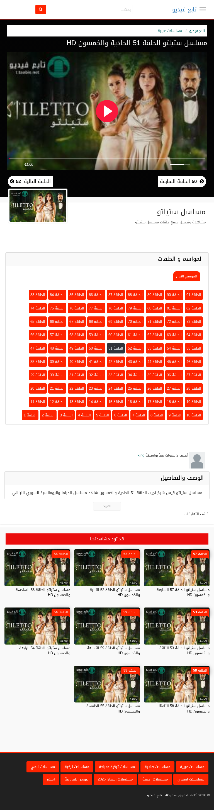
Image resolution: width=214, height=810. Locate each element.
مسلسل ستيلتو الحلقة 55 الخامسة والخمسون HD (113, 708)
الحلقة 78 (115, 308)
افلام (51, 779)
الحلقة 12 (57, 401)
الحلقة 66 (57, 321)
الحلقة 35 (154, 375)
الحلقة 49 (76, 348)
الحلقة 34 (135, 375)
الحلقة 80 (154, 308)
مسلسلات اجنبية (155, 779)
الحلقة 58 (76, 334)
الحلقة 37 (193, 375)
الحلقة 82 (193, 308)
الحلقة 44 (154, 361)
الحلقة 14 (96, 401)
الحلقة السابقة (178, 181)
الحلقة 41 (96, 361)
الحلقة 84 (57, 294)
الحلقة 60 (115, 334)
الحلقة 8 (156, 415)
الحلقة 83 (37, 294)
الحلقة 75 (57, 308)
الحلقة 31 (76, 375)
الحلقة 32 (96, 375)
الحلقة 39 (57, 361)
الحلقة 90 (174, 294)
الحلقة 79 (135, 308)
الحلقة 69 (115, 321)
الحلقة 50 (96, 348)
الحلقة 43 (135, 361)
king (141, 455)
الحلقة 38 (37, 361)
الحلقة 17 (154, 401)
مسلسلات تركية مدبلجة (117, 766)
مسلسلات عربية (170, 30)
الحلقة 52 (135, 348)
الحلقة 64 (193, 334)
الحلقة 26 (154, 388)
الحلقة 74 (37, 308)
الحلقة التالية (32, 181)
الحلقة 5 (102, 415)
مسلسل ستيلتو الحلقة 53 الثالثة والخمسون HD (184, 651)
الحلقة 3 (66, 415)
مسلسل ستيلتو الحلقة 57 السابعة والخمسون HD (183, 592)
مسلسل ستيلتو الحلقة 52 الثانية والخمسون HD (115, 592)
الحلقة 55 (193, 348)
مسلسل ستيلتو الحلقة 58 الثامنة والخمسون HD (184, 708)
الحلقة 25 (135, 388)
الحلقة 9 (175, 415)
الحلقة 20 (37, 388)
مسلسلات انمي (43, 766)
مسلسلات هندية (157, 766)
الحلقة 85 (76, 294)
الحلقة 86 (96, 294)
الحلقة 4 (84, 415)
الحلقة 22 (76, 388)
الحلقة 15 (115, 401)
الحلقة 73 (193, 321)
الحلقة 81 (174, 308)
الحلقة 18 (174, 401)
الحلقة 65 (37, 321)
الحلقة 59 (96, 334)
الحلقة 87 (115, 294)
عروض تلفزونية (76, 779)
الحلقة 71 (154, 321)
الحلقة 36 (174, 375)
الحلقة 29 (37, 375)
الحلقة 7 (138, 415)
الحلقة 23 (96, 388)
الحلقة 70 (135, 321)
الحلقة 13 (76, 401)
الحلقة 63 (174, 334)
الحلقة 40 (76, 361)
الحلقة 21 (57, 388)
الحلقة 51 (115, 348)
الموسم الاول (186, 276)
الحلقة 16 (135, 401)
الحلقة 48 (57, 348)
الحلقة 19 (193, 401)
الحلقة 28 (193, 388)
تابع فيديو (184, 9)
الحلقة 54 (174, 348)
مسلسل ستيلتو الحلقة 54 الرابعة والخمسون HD (44, 651)
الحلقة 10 (193, 415)
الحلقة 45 (174, 361)
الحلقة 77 (96, 308)
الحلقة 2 (48, 415)
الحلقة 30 (57, 375)
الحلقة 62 (154, 334)
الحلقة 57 (57, 334)
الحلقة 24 (115, 388)
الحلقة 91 (193, 294)
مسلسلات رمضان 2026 (115, 779)
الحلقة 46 (193, 361)
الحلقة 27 (174, 388)
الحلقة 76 (76, 308)
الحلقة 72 (174, 321)
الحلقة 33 (115, 375)
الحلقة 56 (37, 334)
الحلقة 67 (76, 321)
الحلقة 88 (135, 294)
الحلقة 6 (120, 415)
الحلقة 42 (115, 361)
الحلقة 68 (96, 321)
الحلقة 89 (154, 294)
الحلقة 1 (30, 415)
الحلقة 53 (154, 348)
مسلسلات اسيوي (190, 779)
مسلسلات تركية (77, 766)
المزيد (107, 506)
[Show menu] (202, 9)
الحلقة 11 (37, 401)
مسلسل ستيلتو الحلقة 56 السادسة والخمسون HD (43, 592)
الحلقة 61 (135, 334)
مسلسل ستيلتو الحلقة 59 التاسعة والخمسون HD (113, 651)
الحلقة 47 (37, 348)
